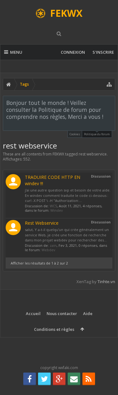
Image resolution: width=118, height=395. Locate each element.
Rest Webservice (42, 223)
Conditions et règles (54, 329)
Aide (88, 313)
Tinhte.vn (106, 281)
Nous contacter (62, 313)
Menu (16, 52)
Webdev (48, 249)
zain (53, 245)
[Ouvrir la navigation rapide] (109, 84)
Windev (56, 210)
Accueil (33, 313)
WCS (53, 206)
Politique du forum (97, 134)
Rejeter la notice (110, 102)
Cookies (75, 134)
